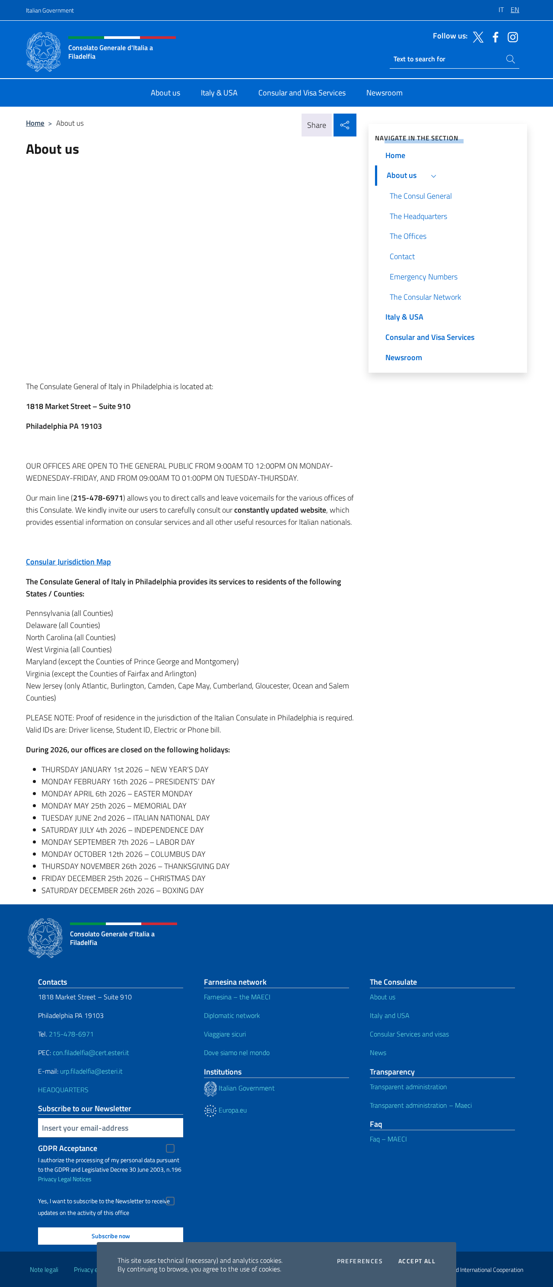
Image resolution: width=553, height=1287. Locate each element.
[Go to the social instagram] (510, 36)
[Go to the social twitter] (476, 36)
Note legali (44, 1269)
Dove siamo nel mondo (237, 1052)
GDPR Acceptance (67, 1148)
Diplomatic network (232, 1015)
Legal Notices (75, 1178)
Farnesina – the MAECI (237, 997)
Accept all (416, 1261)
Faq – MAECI (388, 1139)
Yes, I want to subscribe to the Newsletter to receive (104, 1201)
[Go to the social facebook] (493, 36)
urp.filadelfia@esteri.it (91, 1071)
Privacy (47, 1178)
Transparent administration (408, 1086)
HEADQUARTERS (63, 1089)
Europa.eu (232, 1110)
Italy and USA (390, 1015)
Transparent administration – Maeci (421, 1105)
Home (35, 122)
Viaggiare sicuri (225, 1034)
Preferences (360, 1261)
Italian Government (50, 10)
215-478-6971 (71, 1034)
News (378, 1052)
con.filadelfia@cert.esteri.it (91, 1052)
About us (382, 997)
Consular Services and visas (409, 1034)
